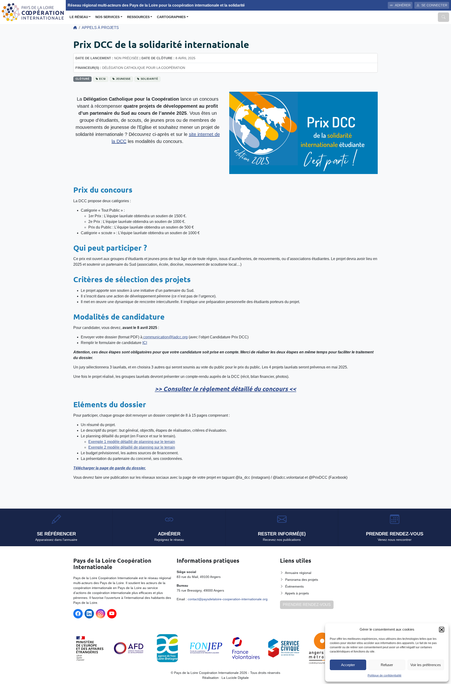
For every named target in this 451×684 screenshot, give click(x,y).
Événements (294, 586)
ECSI (102, 78)
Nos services (107, 17)
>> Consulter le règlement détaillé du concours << (225, 388)
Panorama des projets (301, 579)
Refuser (387, 665)
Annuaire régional (298, 573)
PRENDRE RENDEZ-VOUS (307, 605)
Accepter (348, 665)
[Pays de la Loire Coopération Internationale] (33, 12)
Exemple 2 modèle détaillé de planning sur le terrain (131, 447)
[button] (441, 629)
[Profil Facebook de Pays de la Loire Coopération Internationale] (78, 613)
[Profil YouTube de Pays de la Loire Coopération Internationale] (112, 613)
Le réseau (79, 17)
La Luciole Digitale (235, 678)
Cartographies (171, 17)
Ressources (138, 17)
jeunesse (123, 78)
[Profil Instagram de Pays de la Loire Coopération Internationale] (100, 613)
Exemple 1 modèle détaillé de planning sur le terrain (131, 442)
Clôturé (82, 78)
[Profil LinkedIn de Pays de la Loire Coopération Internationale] (89, 613)
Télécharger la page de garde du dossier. (109, 468)
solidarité (149, 78)
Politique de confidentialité (384, 675)
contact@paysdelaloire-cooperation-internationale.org (228, 599)
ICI (144, 343)
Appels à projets (100, 28)
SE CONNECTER (434, 5)
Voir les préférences (425, 665)
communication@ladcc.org (165, 337)
